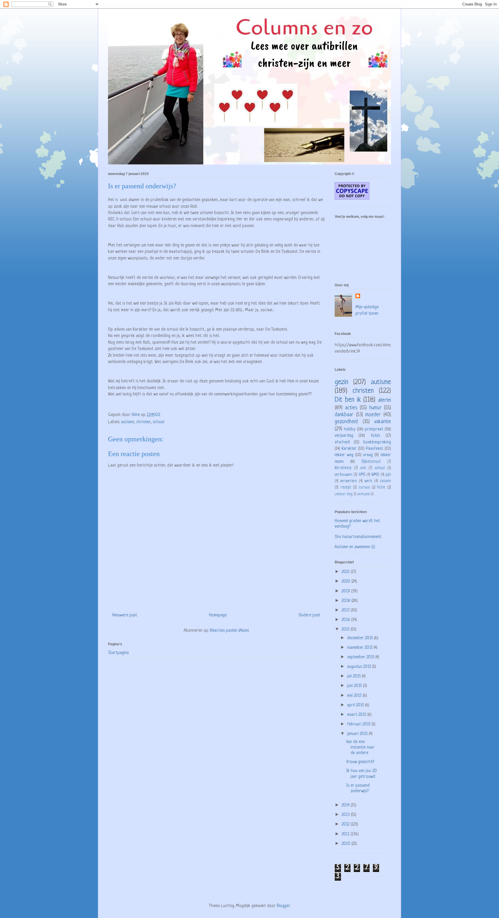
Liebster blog (344, 494)
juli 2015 (354, 676)
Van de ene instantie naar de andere (360, 747)
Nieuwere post (124, 615)
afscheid (342, 442)
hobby (349, 429)
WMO (375, 475)
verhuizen (363, 494)
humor (375, 408)
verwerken (348, 481)
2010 (346, 843)
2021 (346, 571)
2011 (346, 834)
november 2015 (360, 647)
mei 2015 (355, 695)
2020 (346, 581)
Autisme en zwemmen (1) (355, 547)
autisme (127, 422)
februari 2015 (359, 724)
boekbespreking (377, 442)
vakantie (382, 422)
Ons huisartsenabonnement (358, 536)
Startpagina (118, 652)
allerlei (384, 400)
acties (351, 408)
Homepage (218, 615)
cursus (364, 487)
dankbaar (344, 415)
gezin (341, 382)
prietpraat (374, 429)
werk (368, 481)
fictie (381, 487)
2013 (346, 814)
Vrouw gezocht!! (360, 762)
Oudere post (309, 615)
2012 (346, 824)
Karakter (349, 448)
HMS (362, 475)
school (158, 422)
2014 (346, 805)
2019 (346, 591)
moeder (373, 415)
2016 (346, 619)
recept (345, 487)
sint (363, 468)
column (385, 481)
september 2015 (361, 657)
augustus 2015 (359, 666)
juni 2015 (355, 685)
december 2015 (360, 638)
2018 (346, 600)
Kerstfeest (343, 468)
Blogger (283, 906)
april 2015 (356, 705)
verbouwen (343, 475)
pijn (388, 475)
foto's (375, 435)
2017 (346, 610)
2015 (346, 629)
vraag (368, 455)
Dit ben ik (348, 400)
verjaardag (344, 435)
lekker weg (344, 455)
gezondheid (346, 422)
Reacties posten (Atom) (229, 630)
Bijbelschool (371, 462)
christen (143, 422)
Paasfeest (374, 448)
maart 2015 (357, 714)
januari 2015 (358, 733)
